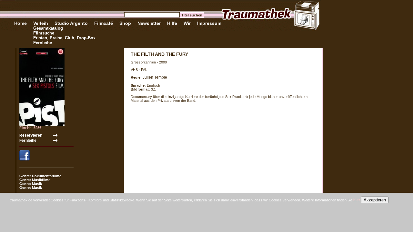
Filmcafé (103, 23)
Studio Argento (71, 23)
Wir (187, 23)
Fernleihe (42, 42)
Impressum (209, 23)
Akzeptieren (375, 200)
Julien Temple (155, 77)
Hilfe (172, 23)
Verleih (40, 23)
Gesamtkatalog (48, 28)
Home (20, 23)
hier (356, 200)
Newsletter (149, 23)
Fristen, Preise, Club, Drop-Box (64, 37)
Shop (125, 23)
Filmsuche (43, 33)
